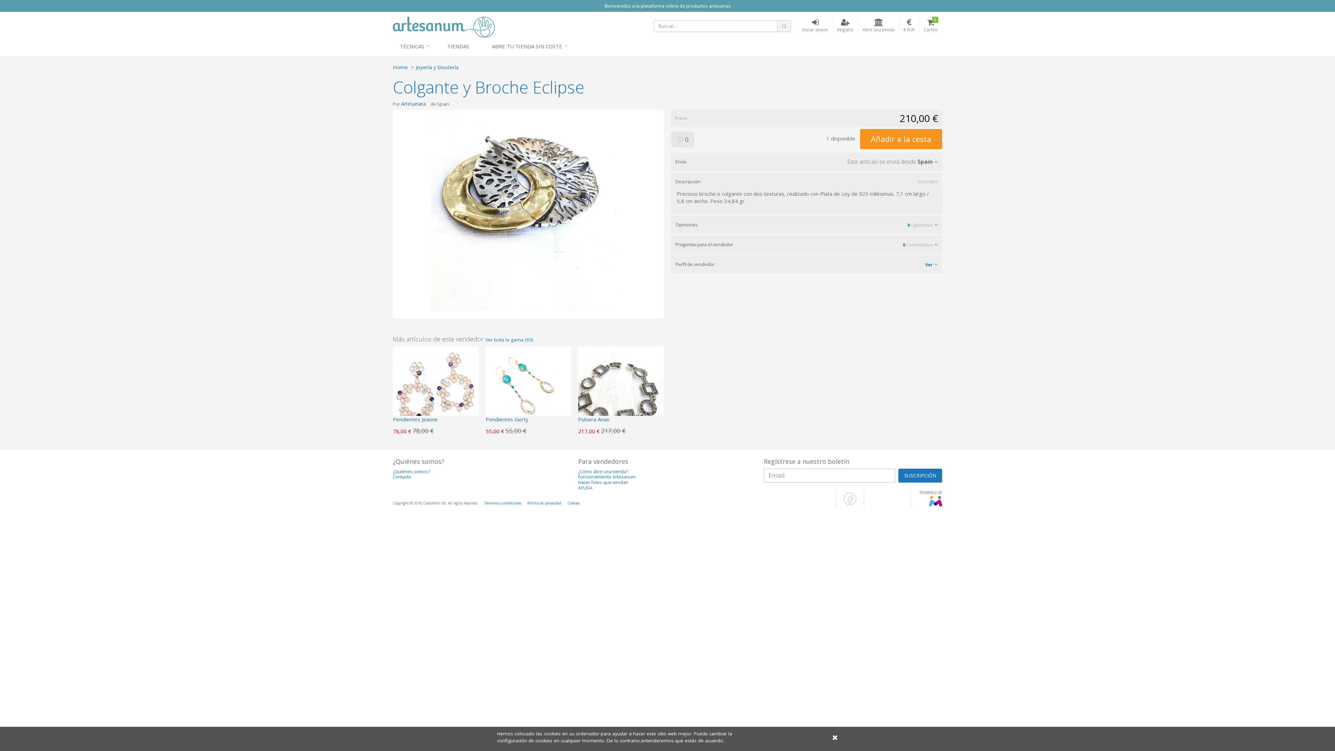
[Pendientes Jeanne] (436, 388)
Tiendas (458, 46)
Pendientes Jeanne (415, 419)
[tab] (806, 161)
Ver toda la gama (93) (509, 340)
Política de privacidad (544, 503)
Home (400, 67)
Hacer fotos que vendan (603, 482)
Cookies (573, 503)
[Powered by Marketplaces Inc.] (935, 505)
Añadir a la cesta (901, 139)
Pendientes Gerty (507, 419)
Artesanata (413, 103)
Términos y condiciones (502, 503)
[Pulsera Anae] (621, 388)
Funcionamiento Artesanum (607, 477)
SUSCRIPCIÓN (920, 475)
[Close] (835, 737)
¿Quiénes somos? (411, 472)
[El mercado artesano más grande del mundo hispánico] (444, 26)
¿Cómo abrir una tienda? (603, 472)
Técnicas (412, 46)
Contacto (402, 477)
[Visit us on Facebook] (850, 503)
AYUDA (585, 488)
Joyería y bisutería (437, 67)
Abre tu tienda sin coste (527, 46)
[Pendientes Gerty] (529, 388)
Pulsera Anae (593, 419)
